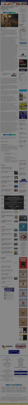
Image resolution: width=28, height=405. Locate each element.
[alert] (14, 202)
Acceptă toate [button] (11, 206)
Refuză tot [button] (17, 206)
